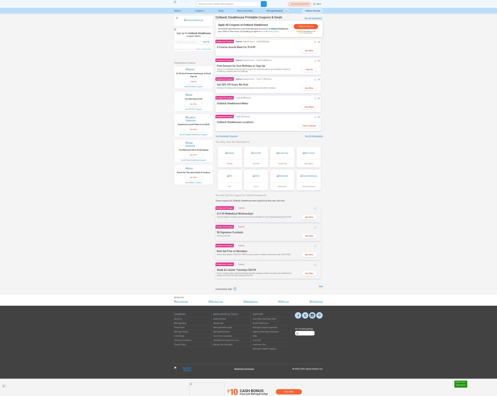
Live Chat (257, 340)
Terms (198, 49)
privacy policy (273, 31)
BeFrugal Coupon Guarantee (265, 327)
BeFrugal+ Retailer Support (264, 349)
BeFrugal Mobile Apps (222, 327)
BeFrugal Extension (221, 332)
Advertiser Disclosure (244, 369)
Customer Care (259, 344)
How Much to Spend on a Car (226, 340)
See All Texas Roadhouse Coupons (193, 160)
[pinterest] (319, 315)
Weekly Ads (218, 323)
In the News (179, 336)
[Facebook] (298, 315)
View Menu (309, 107)
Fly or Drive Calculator (222, 336)
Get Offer (309, 51)
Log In (318, 4)
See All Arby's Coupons (193, 183)
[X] (305, 315)
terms (263, 31)
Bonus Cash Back (245, 11)
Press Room (179, 327)
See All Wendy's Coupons (193, 87)
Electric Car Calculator (223, 344)
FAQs (255, 336)
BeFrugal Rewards (274, 11)
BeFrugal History (181, 332)
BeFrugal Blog (180, 323)
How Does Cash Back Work (264, 319)
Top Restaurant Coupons (226, 136)
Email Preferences (261, 323)
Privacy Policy (207, 49)
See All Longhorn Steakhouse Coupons (193, 135)
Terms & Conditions (182, 340)
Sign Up (309, 69)
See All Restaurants (313, 18)
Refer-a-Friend (219, 319)
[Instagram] (312, 315)
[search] (264, 4)
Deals (221, 11)
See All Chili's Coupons (193, 109)
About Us (178, 319)
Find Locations (309, 126)
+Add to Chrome (312, 11)
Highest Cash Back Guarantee (266, 332)
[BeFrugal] (183, 2)
